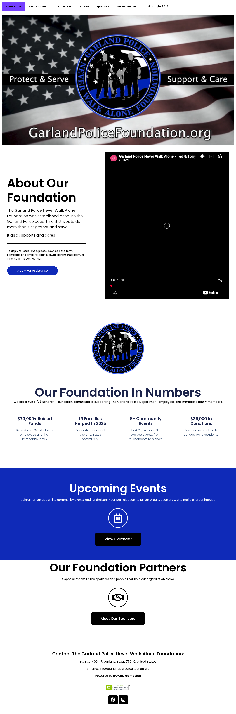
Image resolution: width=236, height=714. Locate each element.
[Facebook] (113, 699)
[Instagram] (123, 699)
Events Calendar (39, 6)
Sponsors (102, 6)
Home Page (13, 6)
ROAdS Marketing (127, 676)
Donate (84, 6)
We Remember (126, 6)
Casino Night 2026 (156, 6)
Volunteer (64, 6)
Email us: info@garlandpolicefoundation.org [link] (118, 669)
